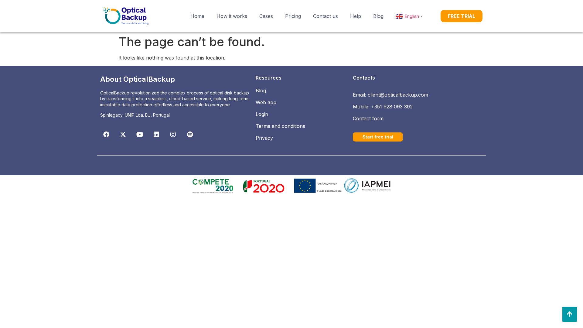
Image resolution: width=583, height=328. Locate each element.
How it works (231, 16)
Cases (266, 16)
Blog (378, 16)
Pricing (293, 16)
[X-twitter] (123, 134)
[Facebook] (106, 134)
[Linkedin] (156, 134)
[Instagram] (173, 134)
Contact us (325, 16)
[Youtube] (140, 134)
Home (197, 16)
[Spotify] (190, 134)
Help (355, 16)
